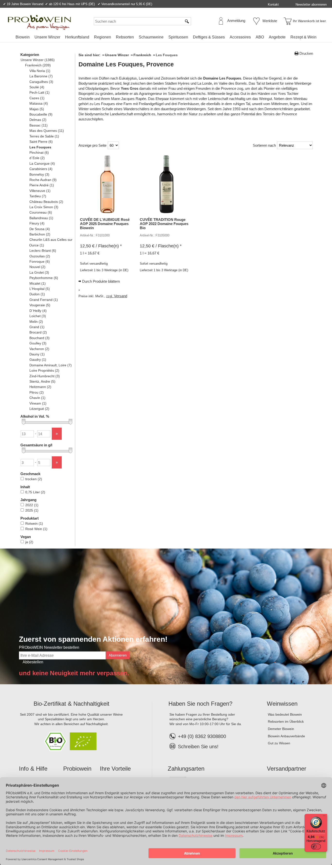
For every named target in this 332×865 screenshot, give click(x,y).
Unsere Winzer (47, 37)
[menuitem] (22, 37)
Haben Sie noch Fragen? (200, 703)
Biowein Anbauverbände (286, 736)
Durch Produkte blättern (101, 281)
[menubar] (166, 38)
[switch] (316, 846)
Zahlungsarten (186, 768)
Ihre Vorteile (115, 768)
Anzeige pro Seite (92, 145)
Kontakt (273, 4)
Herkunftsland (77, 37)
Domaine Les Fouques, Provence (126, 64)
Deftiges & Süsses (209, 37)
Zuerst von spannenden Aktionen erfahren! (93, 639)
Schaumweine (151, 37)
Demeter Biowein (281, 729)
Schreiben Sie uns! (198, 746)
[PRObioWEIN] (39, 22)
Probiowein (77, 768)
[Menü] (324, 817)
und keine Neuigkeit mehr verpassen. (74, 673)
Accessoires (240, 37)
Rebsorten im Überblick (286, 721)
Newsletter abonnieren (311, 4)
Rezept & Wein (303, 37)
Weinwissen (282, 703)
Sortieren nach (264, 145)
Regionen (102, 37)
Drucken (306, 53)
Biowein (23, 37)
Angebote (277, 37)
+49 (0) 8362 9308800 (202, 736)
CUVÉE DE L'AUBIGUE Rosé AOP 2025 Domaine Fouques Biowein (105, 223)
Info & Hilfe (33, 768)
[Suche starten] (187, 21)
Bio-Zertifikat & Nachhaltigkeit (71, 703)
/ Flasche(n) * (101, 245)
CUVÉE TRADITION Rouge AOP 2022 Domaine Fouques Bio (164, 223)
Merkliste (269, 21)
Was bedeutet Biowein (285, 714)
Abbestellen (33, 662)
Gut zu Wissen (279, 743)
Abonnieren (118, 655)
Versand (120, 296)
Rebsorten (125, 37)
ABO (260, 37)
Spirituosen (178, 37)
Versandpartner (286, 768)
